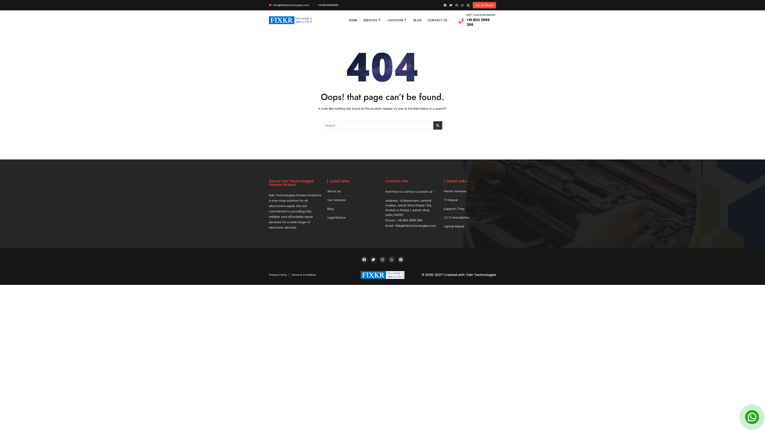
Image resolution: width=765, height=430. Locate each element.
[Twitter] (373, 259)
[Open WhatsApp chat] (752, 417)
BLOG (418, 20)
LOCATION (395, 20)
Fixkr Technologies (481, 275)
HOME (353, 20)
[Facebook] (364, 259)
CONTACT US (437, 20)
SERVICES (370, 20)
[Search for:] (382, 125)
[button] (468, 5)
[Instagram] (382, 259)
